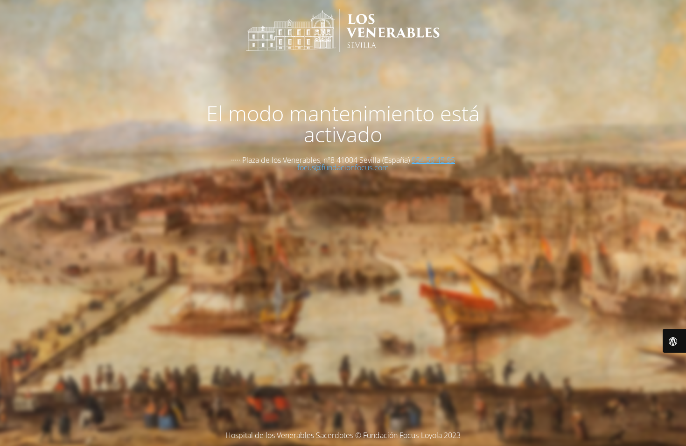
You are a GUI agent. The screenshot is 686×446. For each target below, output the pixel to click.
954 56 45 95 (433, 160)
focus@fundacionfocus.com (343, 167)
